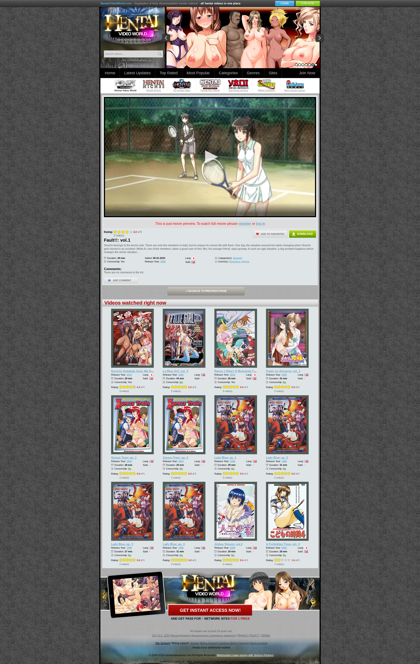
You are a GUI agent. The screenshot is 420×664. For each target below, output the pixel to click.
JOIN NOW (307, 3)
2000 (284, 547)
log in (260, 223)
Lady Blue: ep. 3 (122, 544)
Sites (273, 73)
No (181, 382)
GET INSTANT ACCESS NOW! (210, 610)
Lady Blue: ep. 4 (174, 544)
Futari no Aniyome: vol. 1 (283, 371)
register (244, 223)
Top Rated (169, 73)
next (319, 38)
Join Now (307, 73)
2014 (232, 374)
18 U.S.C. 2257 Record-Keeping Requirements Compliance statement (193, 635)
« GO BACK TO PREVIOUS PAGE (206, 291)
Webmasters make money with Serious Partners (245, 655)
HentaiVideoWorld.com (116, 3)
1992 (181, 374)
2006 (284, 374)
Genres (253, 73)
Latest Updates (137, 73)
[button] (210, 156)
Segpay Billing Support (203, 643)
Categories (228, 73)
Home (110, 73)
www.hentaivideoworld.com (131, 28)
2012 (129, 374)
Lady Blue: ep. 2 (277, 457)
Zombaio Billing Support (233, 643)
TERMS (265, 635)
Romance (234, 261)
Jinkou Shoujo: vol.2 (228, 544)
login (285, 3)
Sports (245, 261)
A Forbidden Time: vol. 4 (283, 544)
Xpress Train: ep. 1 (123, 457)
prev (166, 38)
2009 (163, 261)
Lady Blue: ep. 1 (225, 457)
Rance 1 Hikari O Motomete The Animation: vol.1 (247, 371)
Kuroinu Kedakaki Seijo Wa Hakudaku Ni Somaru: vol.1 (148, 371)
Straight (237, 258)
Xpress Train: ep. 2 (175, 457)
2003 (129, 461)
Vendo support (258, 643)
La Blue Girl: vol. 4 (175, 371)
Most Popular (198, 73)
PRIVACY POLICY (248, 635)
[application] (210, 157)
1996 (232, 461)
